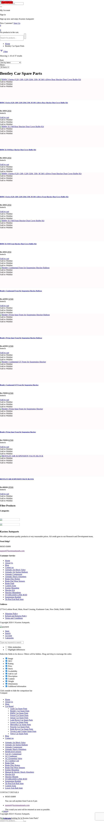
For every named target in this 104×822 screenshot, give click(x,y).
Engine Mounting (12, 588)
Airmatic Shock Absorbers (15, 576)
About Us (9, 563)
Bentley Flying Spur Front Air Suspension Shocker (18, 432)
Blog (7, 565)
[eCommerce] (6, 1)
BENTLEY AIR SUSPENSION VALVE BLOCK (17, 479)
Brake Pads (9, 583)
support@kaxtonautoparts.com (17, 805)
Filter (5, 51)
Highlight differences (16, 650)
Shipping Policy (11, 614)
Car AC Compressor (13, 754)
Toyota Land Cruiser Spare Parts (23, 731)
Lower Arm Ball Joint (14, 788)
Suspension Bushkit (13, 597)
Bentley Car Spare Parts (19, 711)
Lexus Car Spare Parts (19, 722)
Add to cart (4, 117)
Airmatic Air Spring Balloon (16, 572)
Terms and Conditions (14, 618)
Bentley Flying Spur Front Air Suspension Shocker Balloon (21, 338)
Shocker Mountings (13, 592)
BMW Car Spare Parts (19, 713)
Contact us (9, 567)
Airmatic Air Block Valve (15, 570)
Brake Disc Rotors (12, 579)
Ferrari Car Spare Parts (19, 715)
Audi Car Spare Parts (18, 709)
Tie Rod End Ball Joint (14, 599)
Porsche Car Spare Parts (19, 727)
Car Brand (9, 706)
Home (7, 44)
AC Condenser (11, 756)
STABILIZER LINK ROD (16, 595)
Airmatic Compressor (13, 574)
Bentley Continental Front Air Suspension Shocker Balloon (21, 291)
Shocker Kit (10, 590)
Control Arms (10, 586)
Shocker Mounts (11, 777)
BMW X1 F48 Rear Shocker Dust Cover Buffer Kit (18, 150)
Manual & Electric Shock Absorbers (19, 772)
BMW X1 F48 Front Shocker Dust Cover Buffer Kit (18, 244)
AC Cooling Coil (12, 761)
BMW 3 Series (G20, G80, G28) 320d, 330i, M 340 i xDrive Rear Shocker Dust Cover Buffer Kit (34, 103)
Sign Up (17, 23)
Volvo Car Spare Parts (19, 734)
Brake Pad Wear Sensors (15, 581)
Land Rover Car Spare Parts (21, 720)
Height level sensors (13, 752)
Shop (7, 704)
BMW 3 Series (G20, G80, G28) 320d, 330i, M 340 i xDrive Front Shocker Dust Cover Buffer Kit (34, 197)
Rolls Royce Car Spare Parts (21, 729)
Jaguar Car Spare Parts (19, 718)
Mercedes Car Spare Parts (20, 724)
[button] (6, 82)
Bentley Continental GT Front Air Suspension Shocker (19, 385)
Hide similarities (14, 647)
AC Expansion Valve (13, 758)
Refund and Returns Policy (16, 616)
